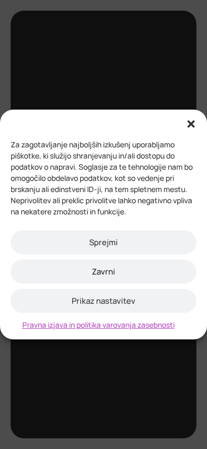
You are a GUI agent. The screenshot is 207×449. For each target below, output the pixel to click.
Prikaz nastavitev (103, 300)
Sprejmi (103, 242)
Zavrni (103, 271)
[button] (191, 123)
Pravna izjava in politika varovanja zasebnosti (98, 325)
